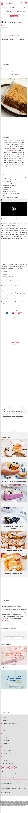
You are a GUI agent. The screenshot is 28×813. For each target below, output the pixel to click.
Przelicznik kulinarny (7, 753)
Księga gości (5, 760)
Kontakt (4, 730)
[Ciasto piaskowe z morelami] (14, 562)
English (4, 25)
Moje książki (5, 720)
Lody (9, 14)
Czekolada (7, 16)
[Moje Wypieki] (7, 3)
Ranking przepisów (7, 746)
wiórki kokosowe (20, 411)
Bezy (11, 11)
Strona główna (4, 39)
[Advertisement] (14, 55)
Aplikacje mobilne (6, 743)
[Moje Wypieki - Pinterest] (12, 767)
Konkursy (5, 737)
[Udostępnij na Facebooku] (7, 313)
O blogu (4, 717)
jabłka (4, 411)
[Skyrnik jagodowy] (14, 493)
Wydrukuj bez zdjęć (14, 423)
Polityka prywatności (21, 788)
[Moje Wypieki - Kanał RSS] (15, 767)
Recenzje (5, 733)
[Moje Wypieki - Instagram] (5, 767)
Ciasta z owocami (20, 39)
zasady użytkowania (5, 789)
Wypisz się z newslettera (8, 763)
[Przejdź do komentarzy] (19, 313)
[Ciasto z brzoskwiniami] (14, 448)
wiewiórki (11, 150)
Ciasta (6, 11)
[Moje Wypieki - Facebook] (2, 767)
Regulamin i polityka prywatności (10, 723)
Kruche (16, 11)
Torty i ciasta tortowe (19, 14)
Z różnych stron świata (17, 416)
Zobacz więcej (14, 16)
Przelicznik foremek (7, 756)
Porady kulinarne (6, 740)
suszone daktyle (11, 411)
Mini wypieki (21, 16)
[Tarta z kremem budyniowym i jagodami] (14, 515)
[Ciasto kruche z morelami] (14, 540)
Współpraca (5, 727)
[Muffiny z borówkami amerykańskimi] (14, 470)
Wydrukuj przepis (14, 422)
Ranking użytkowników (8, 750)
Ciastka (22, 11)
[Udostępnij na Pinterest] (13, 313)
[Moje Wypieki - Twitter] (8, 767)
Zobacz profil (14, 661)
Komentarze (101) (13, 74)
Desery (4, 14)
